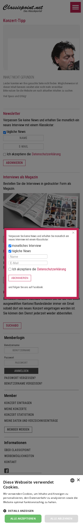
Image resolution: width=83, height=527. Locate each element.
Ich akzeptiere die (38, 269)
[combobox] (72, 480)
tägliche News (21, 251)
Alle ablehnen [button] (61, 518)
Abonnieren (19, 278)
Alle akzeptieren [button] (23, 518)
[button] (41, 511)
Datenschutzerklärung (51, 269)
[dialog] (41, 501)
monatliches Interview (26, 246)
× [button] (78, 480)
